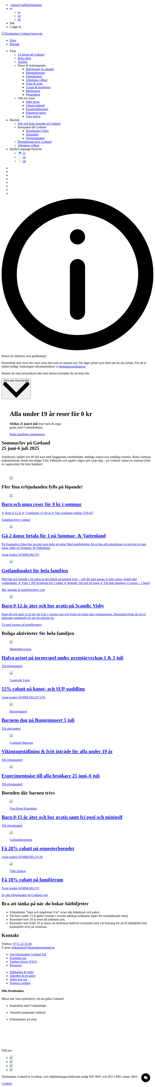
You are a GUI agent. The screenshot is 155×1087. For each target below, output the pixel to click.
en (24, 157)
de (24, 161)
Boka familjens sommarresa (27, 434)
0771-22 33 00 (22, 944)
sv (24, 153)
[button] (11, 8)
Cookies (7, 1083)
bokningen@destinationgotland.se (33, 947)
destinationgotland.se (72, 366)
